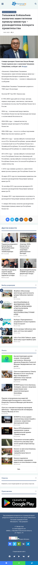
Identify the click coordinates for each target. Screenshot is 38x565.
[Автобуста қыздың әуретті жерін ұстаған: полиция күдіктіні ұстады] (10, 263)
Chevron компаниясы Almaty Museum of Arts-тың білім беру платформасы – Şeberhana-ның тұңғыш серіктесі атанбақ (25, 376)
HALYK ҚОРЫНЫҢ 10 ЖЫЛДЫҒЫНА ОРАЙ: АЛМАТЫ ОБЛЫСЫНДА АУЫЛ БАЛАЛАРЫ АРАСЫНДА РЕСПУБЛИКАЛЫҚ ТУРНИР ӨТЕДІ (24, 308)
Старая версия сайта (19, 551)
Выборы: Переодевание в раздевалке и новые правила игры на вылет (24, 322)
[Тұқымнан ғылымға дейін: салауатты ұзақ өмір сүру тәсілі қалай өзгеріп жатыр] (7, 442)
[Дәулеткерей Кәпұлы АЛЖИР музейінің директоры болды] (28, 263)
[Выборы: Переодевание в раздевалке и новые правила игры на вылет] (7, 322)
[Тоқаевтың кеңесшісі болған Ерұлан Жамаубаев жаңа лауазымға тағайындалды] (10, 237)
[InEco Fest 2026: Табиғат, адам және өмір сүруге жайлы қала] (7, 340)
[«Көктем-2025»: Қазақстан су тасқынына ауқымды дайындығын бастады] (28, 237)
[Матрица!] (19, 3)
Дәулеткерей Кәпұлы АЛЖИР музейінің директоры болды (28, 271)
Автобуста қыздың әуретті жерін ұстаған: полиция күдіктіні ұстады (9, 272)
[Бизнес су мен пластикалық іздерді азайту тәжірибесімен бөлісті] (7, 451)
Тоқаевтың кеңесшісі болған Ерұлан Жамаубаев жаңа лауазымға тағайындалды (10, 247)
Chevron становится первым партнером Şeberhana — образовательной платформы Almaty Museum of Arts (17, 410)
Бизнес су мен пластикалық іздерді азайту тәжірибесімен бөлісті (24, 451)
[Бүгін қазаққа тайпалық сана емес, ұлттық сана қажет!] (7, 331)
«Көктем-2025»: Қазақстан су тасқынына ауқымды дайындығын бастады (25, 248)
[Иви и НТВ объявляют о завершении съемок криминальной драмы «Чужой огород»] (7, 431)
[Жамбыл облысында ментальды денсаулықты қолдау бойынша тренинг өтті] (7, 293)
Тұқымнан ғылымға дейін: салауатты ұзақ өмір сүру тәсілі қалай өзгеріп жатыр (24, 442)
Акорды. (24, 66)
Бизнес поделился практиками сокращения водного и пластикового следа (25, 460)
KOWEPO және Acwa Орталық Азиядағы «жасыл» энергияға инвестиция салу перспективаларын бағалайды (25, 389)
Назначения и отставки (9, 12)
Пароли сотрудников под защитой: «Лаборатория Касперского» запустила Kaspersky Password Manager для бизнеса (17, 400)
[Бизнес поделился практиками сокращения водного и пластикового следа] (7, 460)
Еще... (19, 469)
